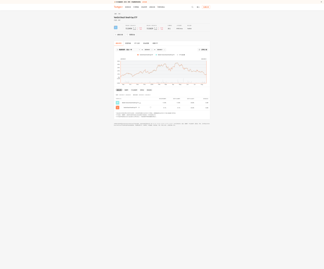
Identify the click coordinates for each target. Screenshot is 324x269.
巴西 (119, 13)
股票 (115, 13)
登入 (198, 7)
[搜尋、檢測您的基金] (192, 7)
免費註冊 (206, 7)
